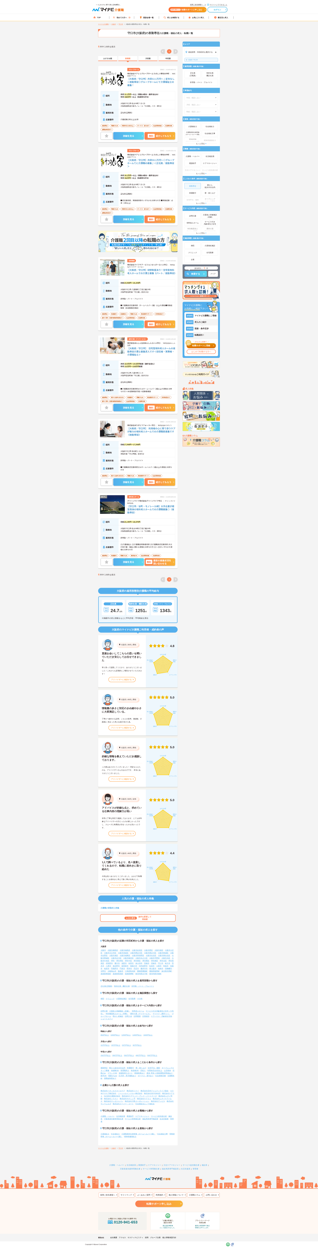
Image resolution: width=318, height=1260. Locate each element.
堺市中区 (128, 961)
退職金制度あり (110, 1078)
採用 (146, 1237)
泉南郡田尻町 (118, 974)
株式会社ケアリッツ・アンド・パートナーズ (139, 1096)
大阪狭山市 (112, 971)
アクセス (122, 1237)
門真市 (122, 968)
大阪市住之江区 (141, 958)
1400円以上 (137, 1035)
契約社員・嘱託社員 (122, 986)
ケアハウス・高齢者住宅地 (161, 1016)
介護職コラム (194, 1195)
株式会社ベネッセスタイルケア (113, 1091)
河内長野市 (143, 966)
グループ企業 (155, 1237)
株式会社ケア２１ (144, 1099)
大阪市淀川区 (116, 958)
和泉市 (165, 966)
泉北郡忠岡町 (166, 971)
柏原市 (106, 968)
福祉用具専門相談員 (150, 1119)
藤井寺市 (144, 968)
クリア (213, 274)
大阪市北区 (165, 958)
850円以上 (105, 1035)
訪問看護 (137, 1016)
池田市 (124, 963)
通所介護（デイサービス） (140, 1014)
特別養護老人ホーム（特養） (117, 1014)
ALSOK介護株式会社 (112, 1096)
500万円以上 (152, 1055)
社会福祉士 (115, 1134)
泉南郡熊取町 (106, 974)
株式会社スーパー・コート (123, 1104)
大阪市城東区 (125, 955)
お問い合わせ (211, 1195)
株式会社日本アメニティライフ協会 (154, 1091)
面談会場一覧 (148, 18)
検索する (195, 274)
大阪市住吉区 (151, 955)
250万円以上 (106, 1055)
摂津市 (129, 968)
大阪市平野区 (154, 958)
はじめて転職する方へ (201, 352)
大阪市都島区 (113, 950)
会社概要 (113, 1237)
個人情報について (176, 1195)
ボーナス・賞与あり (146, 1076)
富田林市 (124, 966)
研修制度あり (139, 1073)
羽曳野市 (114, 968)
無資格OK (135, 1070)
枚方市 (167, 963)
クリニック (110, 999)
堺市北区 (163, 961)
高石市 (136, 968)
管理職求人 (124, 1070)
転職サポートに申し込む (186, 10)
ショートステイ (107, 1019)
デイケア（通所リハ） (161, 1014)
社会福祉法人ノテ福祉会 (145, 1104)
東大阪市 (152, 968)
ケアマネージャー (142, 1116)
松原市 (152, 966)
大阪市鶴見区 (128, 958)
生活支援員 (164, 1119)
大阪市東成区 (163, 953)
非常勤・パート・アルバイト (142, 986)
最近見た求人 (223, 18)
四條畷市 (168, 968)
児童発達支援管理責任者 (113, 1119)
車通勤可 (130, 1068)
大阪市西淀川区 (136, 953)
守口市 (193, 60)
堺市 (113, 961)
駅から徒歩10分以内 (117, 1068)
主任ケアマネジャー (171, 1165)
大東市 (158, 966)
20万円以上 (115, 1045)
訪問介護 (104, 1011)
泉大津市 (138, 963)
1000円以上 (115, 1035)
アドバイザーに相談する (121, 679)
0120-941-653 (126, 1222)
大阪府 (123, 645)
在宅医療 (131, 999)
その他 (139, 999)
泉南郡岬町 (129, 974)
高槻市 (146, 963)
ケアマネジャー (154, 1165)
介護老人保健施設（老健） (119, 1011)
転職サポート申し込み (159, 1203)
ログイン (217, 10)
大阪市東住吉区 (164, 955)
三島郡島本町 (130, 971)
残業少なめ (112, 1076)
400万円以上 (141, 1055)
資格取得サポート (126, 1073)
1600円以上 (148, 1035)
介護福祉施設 (121, 999)
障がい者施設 (118, 1016)
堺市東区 (137, 961)
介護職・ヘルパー (108, 1116)
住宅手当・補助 (154, 1068)
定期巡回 (145, 1016)
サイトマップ (126, 1195)
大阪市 (103, 950)
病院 (102, 999)
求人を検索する (173, 18)
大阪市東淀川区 (150, 953)
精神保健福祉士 (130, 1137)
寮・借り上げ (141, 1068)
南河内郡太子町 (141, 974)
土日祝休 (167, 1070)
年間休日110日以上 (154, 1070)
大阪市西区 (148, 950)
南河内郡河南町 (155, 974)
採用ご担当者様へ (107, 1195)
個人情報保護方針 (169, 1237)
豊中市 (117, 963)
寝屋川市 (133, 966)
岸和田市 (109, 963)
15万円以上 (105, 1045)
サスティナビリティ (135, 1237)
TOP (99, 18)
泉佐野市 (116, 966)
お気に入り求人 (198, 18)
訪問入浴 (128, 1016)
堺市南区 (154, 961)
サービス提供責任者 (159, 1116)
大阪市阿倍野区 (138, 955)
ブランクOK (112, 1073)
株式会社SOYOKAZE (152, 1093)
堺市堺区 (119, 961)
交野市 (103, 971)
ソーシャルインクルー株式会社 (130, 1093)
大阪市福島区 (125, 950)
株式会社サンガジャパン (113, 1101)
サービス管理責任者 (133, 1119)
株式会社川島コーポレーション (137, 1101)
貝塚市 (153, 963)
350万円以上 (129, 1055)
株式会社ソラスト (111, 1099)
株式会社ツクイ (133, 1091)
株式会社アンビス (158, 1101)
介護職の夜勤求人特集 (110, 908)
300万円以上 (117, 1055)
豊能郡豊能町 (142, 971)
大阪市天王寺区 (110, 953)
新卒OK (104, 1076)
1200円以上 (126, 1035)
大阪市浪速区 (123, 953)
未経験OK (115, 1070)
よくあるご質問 (143, 1195)
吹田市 (131, 963)
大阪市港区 (159, 950)
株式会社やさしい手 (127, 1099)
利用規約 (159, 1195)
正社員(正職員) (106, 986)
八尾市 (108, 966)
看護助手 (130, 1116)
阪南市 (120, 971)
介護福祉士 (105, 1134)
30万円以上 (137, 1045)
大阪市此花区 (137, 950)
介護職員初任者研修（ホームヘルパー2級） (138, 1134)
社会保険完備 (160, 1076)
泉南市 (160, 968)
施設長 (204, 1165)
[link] (107, 58)
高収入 (143, 1070)
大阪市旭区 (113, 955)
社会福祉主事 (162, 1134)
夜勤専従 (104, 1068)
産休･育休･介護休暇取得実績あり (160, 1073)
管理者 (195, 1169)
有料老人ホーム (138, 1011)
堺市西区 (145, 961)
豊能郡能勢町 (154, 971)
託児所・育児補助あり (127, 1076)
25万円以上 (126, 1045)
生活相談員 (120, 1116)
